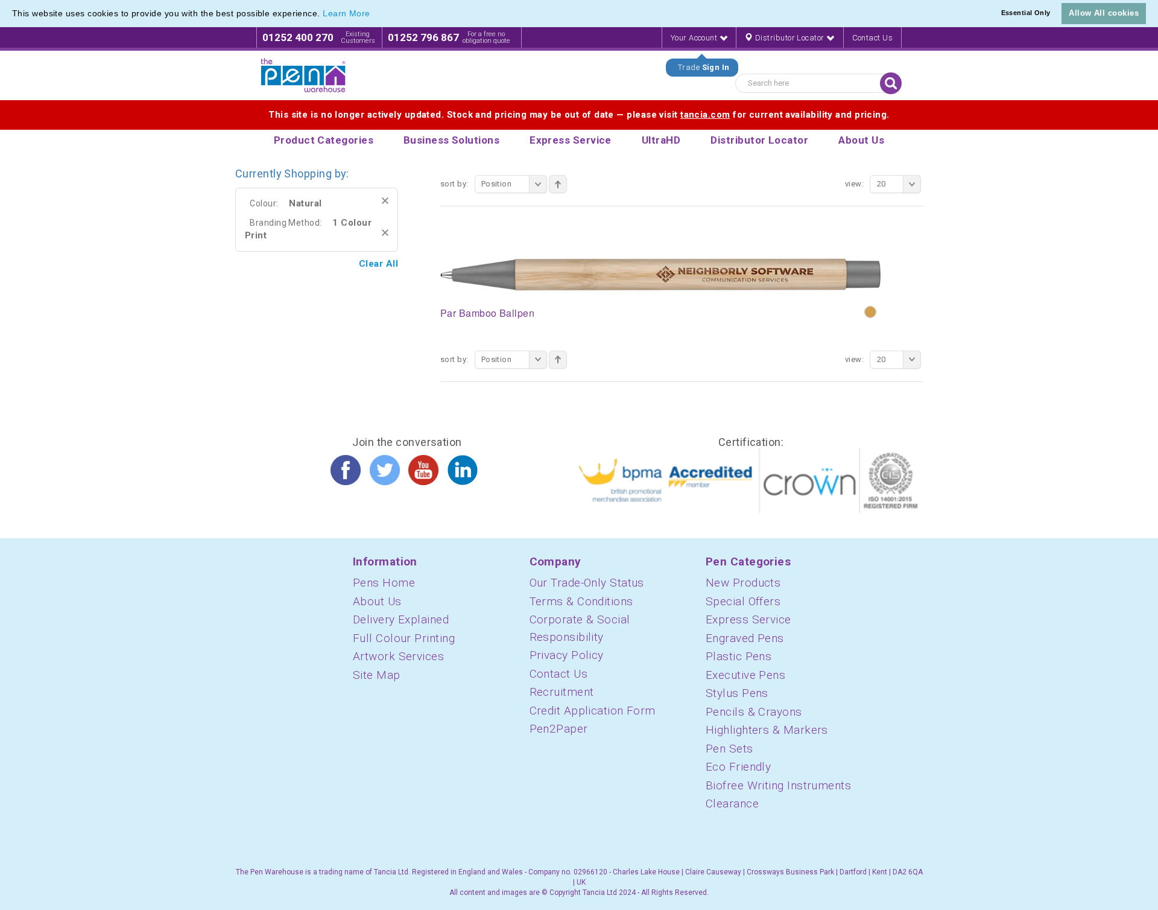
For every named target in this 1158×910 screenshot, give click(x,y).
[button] (374, 14)
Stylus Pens (737, 693)
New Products (743, 583)
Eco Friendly (738, 767)
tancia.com (705, 114)
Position (496, 183)
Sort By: (454, 183)
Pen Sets (729, 749)
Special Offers (743, 601)
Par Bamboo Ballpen (487, 313)
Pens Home (384, 583)
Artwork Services (398, 656)
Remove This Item (385, 200)
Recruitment (562, 692)
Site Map (376, 675)
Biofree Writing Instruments (778, 785)
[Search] (891, 83)
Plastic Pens (738, 656)
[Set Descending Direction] (558, 184)
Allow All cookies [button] (1104, 13)
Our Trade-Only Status (587, 583)
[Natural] (870, 312)
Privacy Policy (567, 655)
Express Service (748, 619)
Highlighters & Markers (767, 730)
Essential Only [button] (1026, 12)
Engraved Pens (745, 638)
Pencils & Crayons (754, 712)
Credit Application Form (593, 711)
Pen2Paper (559, 729)
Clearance (732, 803)
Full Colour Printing (404, 638)
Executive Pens (745, 675)
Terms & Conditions (581, 601)
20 (881, 183)
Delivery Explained (401, 619)
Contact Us (872, 37)
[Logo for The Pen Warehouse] (303, 75)
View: (854, 183)
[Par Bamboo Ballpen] (660, 273)
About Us (377, 601)
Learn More (346, 13)
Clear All (378, 263)
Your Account (695, 37)
